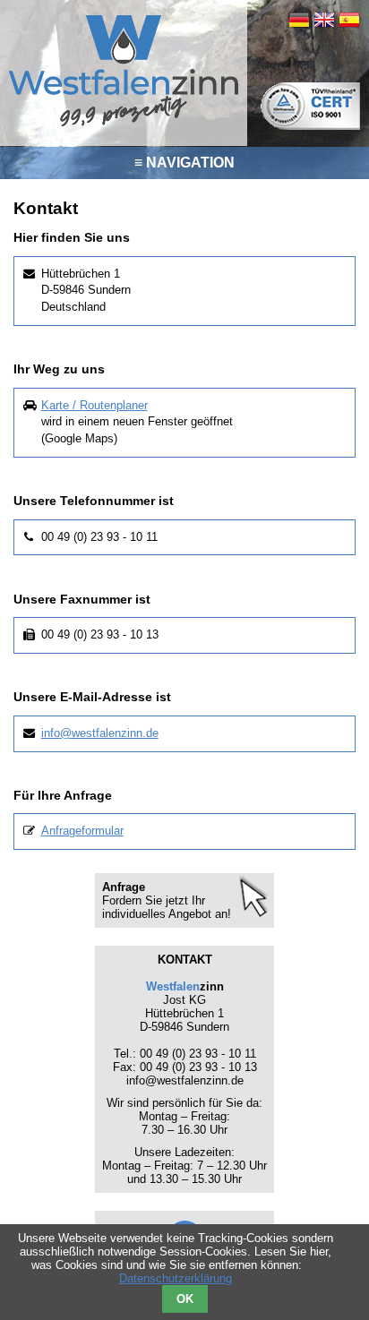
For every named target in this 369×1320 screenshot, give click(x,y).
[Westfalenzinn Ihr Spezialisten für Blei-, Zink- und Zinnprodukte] (123, 124)
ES (349, 19)
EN (324, 19)
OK (184, 1299)
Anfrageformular (82, 830)
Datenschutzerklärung (175, 1278)
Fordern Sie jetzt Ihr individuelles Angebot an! (166, 907)
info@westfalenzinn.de (100, 733)
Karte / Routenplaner (94, 405)
